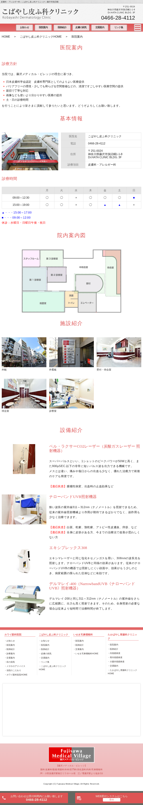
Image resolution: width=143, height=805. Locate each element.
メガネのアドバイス (15, 666)
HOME (6, 36)
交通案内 (99, 27)
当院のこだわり (13, 670)
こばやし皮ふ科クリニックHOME (41, 36)
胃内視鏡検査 (116, 657)
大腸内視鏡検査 (117, 661)
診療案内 (10, 653)
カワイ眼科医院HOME (16, 675)
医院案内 (43, 27)
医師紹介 (62, 27)
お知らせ (24, 27)
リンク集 (118, 27)
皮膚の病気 (80, 27)
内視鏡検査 (115, 653)
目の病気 (10, 662)
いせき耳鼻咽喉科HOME (86, 653)
